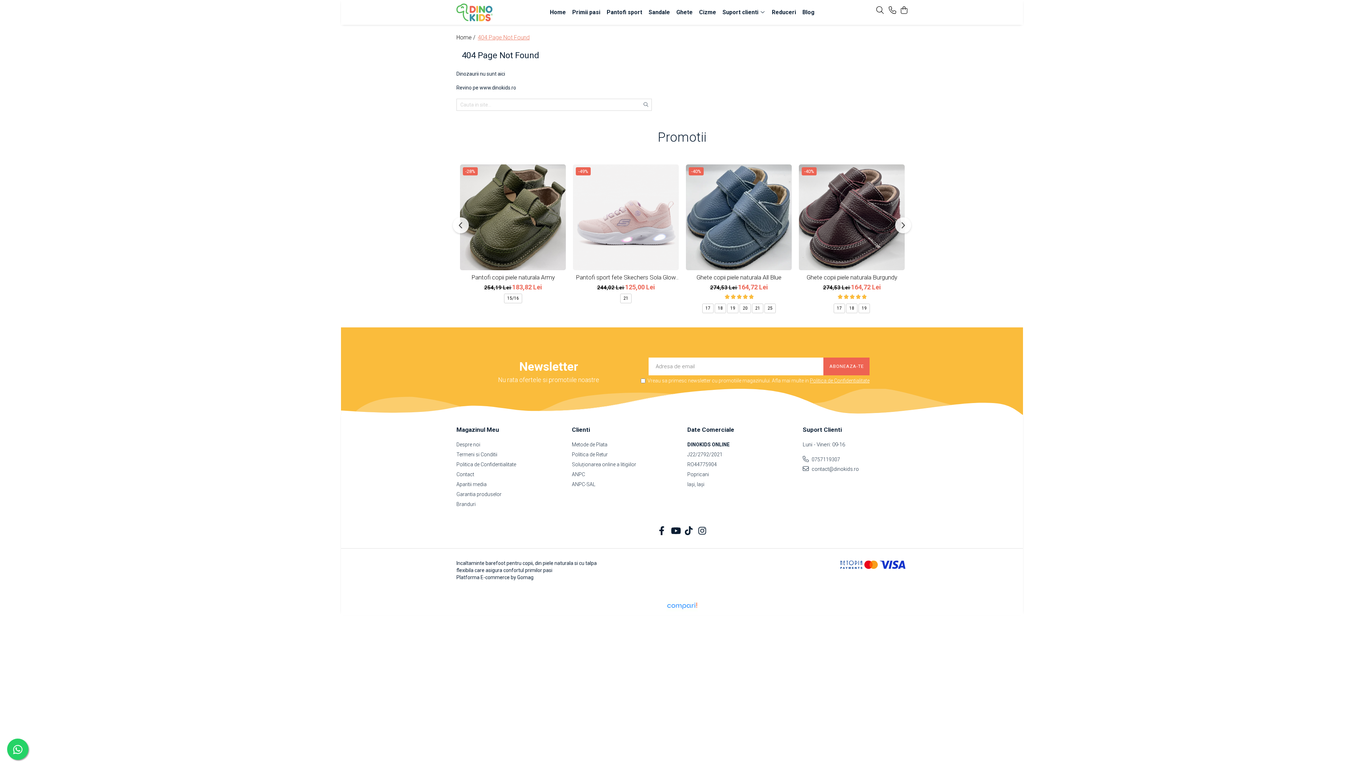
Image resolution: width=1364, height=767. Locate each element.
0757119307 (825, 459)
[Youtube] (675, 531)
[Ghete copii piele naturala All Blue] (739, 217)
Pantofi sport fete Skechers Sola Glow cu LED (626, 277)
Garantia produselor (479, 494)
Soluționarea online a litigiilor (604, 464)
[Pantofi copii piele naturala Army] (513, 217)
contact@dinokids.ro (835, 469)
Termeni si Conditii (476, 454)
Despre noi (468, 444)
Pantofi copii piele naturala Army (513, 277)
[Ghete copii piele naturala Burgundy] (852, 217)
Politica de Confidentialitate (840, 381)
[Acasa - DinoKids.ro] (497, 12)
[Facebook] (662, 531)
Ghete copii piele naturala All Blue (739, 277)
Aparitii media (471, 484)
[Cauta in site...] (880, 10)
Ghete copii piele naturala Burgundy (852, 277)
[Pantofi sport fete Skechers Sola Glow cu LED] (626, 217)
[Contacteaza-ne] (892, 10)
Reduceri (784, 12)
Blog (808, 12)
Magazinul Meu (477, 429)
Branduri (466, 504)
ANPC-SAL (583, 484)
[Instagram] (702, 531)
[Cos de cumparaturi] (904, 10)
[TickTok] (689, 531)
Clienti (581, 429)
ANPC (578, 474)
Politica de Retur (590, 454)
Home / (466, 37)
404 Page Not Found (504, 37)
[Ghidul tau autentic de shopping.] (682, 605)
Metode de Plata (589, 444)
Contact (465, 474)
